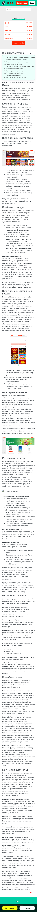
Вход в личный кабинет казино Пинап (20, 57)
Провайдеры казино (13, 75)
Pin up (9, 2)
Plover (7, 27)
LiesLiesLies (9, 38)
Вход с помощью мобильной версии (20, 66)
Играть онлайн (18, 43)
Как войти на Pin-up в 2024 (16, 60)
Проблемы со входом (14, 64)
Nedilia (7, 23)
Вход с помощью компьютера (17, 62)
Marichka (8, 31)
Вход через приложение (15, 69)
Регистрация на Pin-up (14, 71)
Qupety (7, 34)
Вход (32, 3)
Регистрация (9, 908)
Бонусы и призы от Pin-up (16, 78)
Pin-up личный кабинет (14, 73)
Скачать (27, 908)
